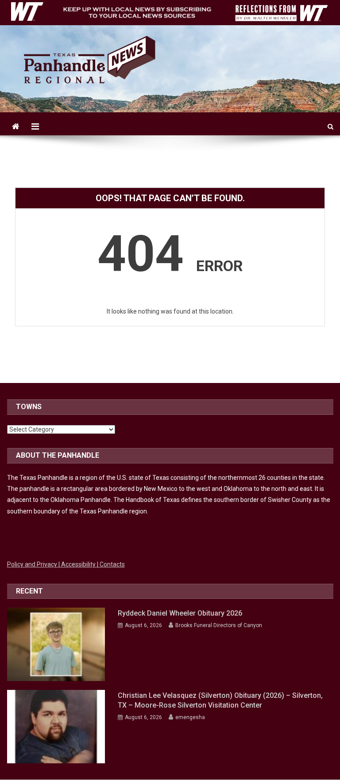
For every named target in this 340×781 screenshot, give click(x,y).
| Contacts (111, 564)
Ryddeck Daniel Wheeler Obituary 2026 (180, 613)
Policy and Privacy (32, 564)
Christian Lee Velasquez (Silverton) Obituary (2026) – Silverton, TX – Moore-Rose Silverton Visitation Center (220, 700)
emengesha (190, 717)
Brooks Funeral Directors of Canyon (218, 625)
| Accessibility (77, 564)
